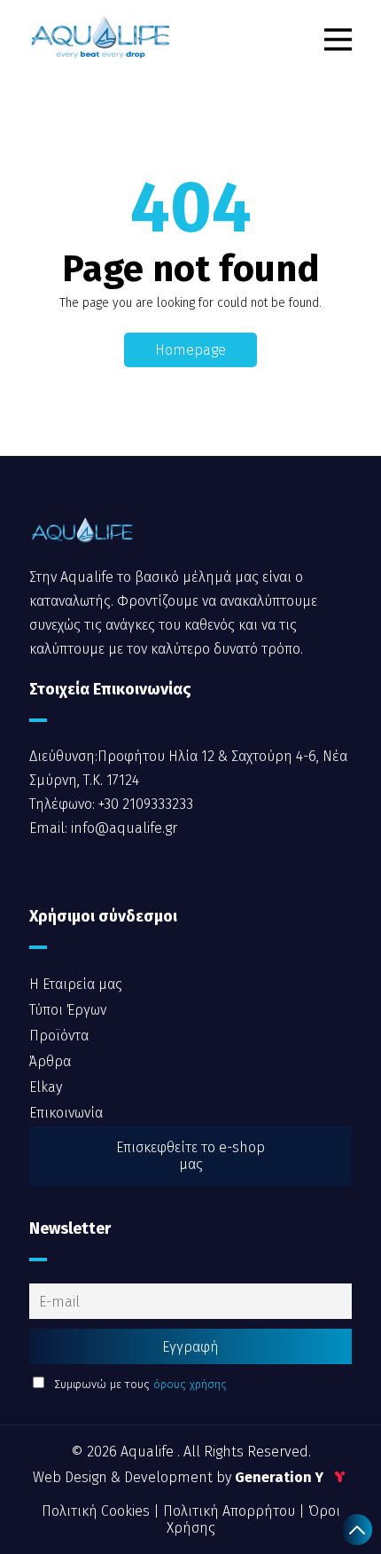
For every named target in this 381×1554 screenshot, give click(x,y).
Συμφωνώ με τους (139, 1384)
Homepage (190, 349)
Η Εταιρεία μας (75, 984)
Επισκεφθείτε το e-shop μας (190, 1156)
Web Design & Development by (180, 1477)
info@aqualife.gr (122, 828)
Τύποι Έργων (67, 1009)
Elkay (45, 1087)
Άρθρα (50, 1061)
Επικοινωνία (66, 1112)
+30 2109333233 (144, 804)
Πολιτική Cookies (97, 1511)
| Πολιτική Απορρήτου (226, 1511)
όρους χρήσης (190, 1384)
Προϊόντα (59, 1035)
